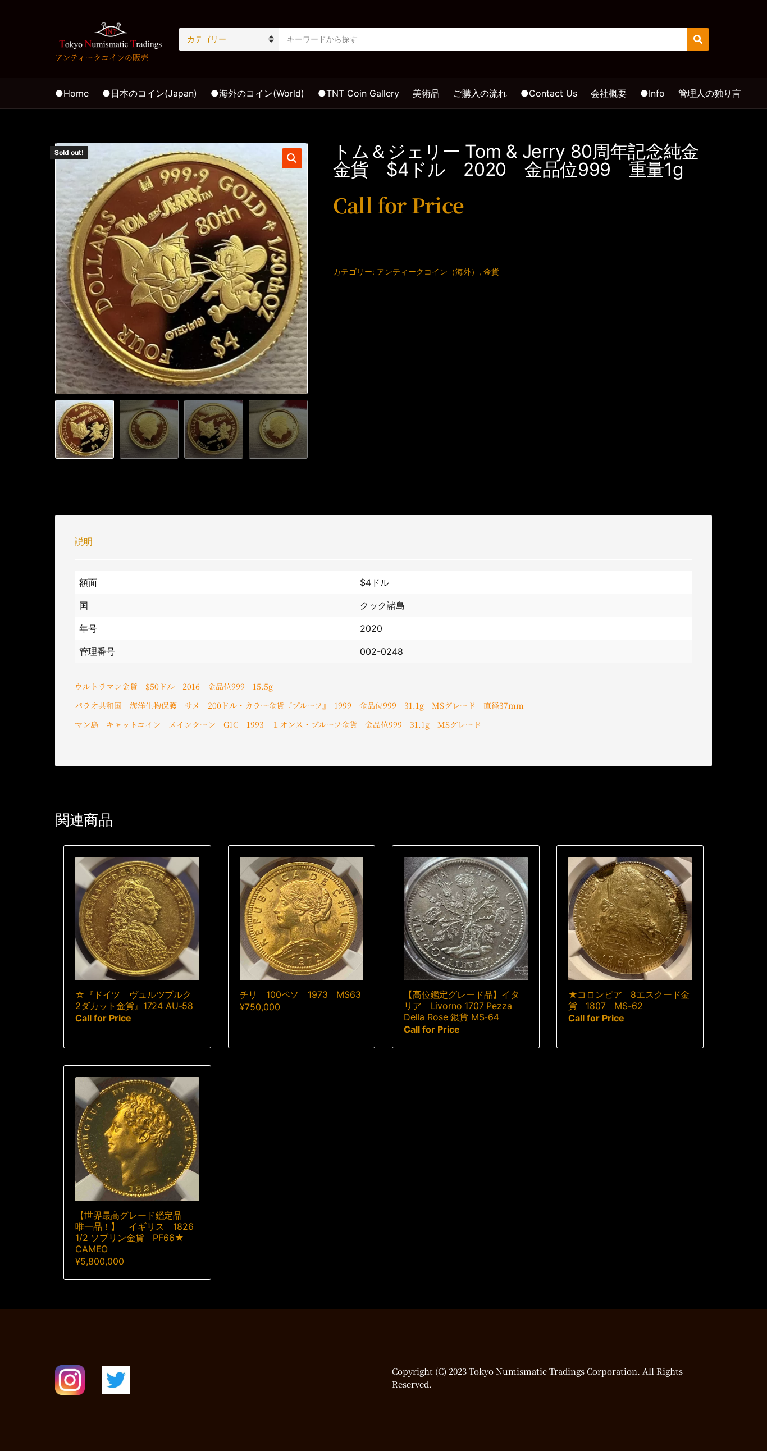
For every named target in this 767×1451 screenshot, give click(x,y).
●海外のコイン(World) (257, 93)
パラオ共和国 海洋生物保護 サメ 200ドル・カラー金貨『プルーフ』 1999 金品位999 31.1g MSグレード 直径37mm (299, 705)
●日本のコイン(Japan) (149, 93)
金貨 (491, 271)
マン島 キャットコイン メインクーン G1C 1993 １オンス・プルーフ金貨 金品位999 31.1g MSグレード (278, 724)
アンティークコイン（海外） (428, 271)
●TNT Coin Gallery (358, 93)
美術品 (426, 93)
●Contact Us (549, 93)
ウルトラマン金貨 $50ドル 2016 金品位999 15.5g (174, 686)
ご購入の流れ (480, 93)
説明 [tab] (84, 541)
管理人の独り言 (709, 93)
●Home (72, 93)
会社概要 (609, 93)
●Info (652, 93)
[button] (292, 158)
